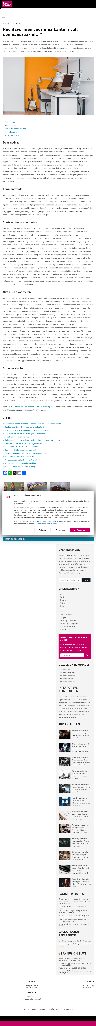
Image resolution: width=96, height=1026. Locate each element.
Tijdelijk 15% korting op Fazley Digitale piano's (75, 963)
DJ (19, 23)
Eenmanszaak (10, 125)
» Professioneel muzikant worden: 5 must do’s (22, 460)
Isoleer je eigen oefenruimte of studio (74, 925)
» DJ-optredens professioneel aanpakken (19, 463)
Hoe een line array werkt (81, 899)
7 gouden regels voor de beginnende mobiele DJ (73, 911)
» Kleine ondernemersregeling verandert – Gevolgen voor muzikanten (31, 440)
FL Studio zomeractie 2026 (68, 968)
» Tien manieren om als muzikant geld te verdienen (24, 433)
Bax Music (76, 555)
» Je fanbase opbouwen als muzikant (18, 436)
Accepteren (81, 530)
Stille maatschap (12, 135)
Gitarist (62, 594)
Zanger (62, 606)
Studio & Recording (66, 615)
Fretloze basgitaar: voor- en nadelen (75, 907)
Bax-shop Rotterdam (67, 675)
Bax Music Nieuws (73, 953)
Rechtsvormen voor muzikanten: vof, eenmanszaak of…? (40, 31)
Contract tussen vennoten (15, 128)
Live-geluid (63, 617)
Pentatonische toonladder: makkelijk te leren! (74, 902)
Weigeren (42, 530)
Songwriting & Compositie (68, 623)
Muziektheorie (64, 629)
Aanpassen (60, 530)
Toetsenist (63, 603)
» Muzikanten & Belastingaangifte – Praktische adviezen (26, 430)
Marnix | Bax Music (65, 915)
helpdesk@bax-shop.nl (31, 999)
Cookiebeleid (38, 524)
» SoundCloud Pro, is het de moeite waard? (20, 446)
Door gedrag (10, 122)
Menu (8, 17)
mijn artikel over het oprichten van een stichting (30, 406)
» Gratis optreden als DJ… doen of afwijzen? (20, 466)
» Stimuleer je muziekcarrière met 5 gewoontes (22, 443)
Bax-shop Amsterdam (67, 673)
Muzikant (62, 609)
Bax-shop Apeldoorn (66, 678)
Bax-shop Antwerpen (67, 681)
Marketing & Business (67, 626)
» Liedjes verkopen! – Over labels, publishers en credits (25, 453)
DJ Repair (63, 947)
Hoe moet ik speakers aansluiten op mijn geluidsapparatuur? (74, 916)
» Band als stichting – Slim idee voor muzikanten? (23, 427)
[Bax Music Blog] (8, 7)
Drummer (62, 600)
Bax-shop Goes (65, 670)
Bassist (62, 597)
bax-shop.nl (32, 996)
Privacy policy (52, 524)
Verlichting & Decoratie (67, 620)
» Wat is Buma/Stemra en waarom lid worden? (22, 456)
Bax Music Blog (8, 23)
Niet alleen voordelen (13, 132)
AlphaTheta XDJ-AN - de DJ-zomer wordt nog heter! (75, 972)
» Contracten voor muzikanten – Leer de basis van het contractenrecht (32, 423)
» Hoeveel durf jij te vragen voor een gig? (19, 450)
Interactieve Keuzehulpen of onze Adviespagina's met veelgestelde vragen (74, 708)
